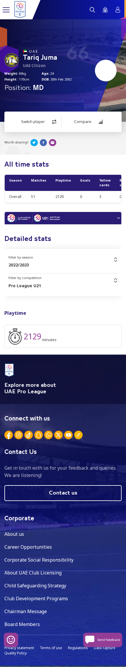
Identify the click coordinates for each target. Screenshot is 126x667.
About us (14, 534)
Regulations (78, 647)
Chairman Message (25, 611)
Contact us (63, 493)
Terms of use (51, 647)
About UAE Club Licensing (33, 572)
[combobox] (63, 265)
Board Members (22, 624)
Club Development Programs (36, 598)
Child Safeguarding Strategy (35, 585)
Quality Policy (15, 653)
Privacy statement (19, 647)
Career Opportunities (28, 547)
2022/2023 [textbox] (18, 265)
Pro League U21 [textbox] (24, 285)
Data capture (104, 647)
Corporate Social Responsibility (39, 560)
